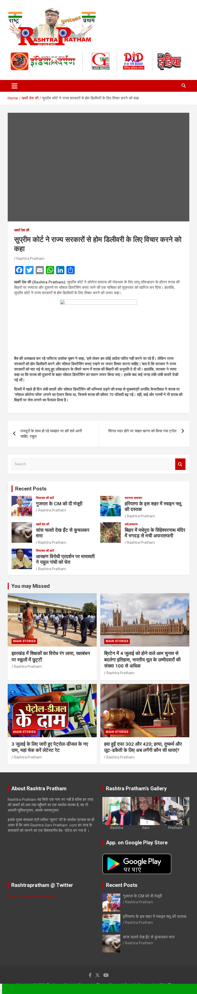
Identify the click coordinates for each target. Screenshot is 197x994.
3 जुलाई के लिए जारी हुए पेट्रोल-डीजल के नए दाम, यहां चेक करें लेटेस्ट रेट (50, 747)
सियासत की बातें (45, 498)
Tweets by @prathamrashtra (32, 896)
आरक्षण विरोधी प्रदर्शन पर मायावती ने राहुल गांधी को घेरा (65, 559)
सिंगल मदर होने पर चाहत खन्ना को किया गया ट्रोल (142, 431)
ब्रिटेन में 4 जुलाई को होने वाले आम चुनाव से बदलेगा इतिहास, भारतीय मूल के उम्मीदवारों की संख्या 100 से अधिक (142, 659)
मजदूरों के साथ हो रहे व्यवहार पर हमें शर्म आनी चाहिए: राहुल (51, 434)
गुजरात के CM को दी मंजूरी (59, 504)
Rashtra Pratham (30, 259)
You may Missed (30, 586)
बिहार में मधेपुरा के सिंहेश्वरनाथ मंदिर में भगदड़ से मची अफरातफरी (155, 533)
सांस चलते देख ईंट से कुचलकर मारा (62, 533)
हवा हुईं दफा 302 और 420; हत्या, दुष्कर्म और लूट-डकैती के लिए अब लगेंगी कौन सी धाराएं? (143, 747)
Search (180, 464)
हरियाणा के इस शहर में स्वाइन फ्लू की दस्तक (153, 507)
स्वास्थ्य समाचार (133, 498)
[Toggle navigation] (14, 86)
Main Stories (24, 641)
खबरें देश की (21, 230)
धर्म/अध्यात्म (131, 524)
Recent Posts (31, 489)
